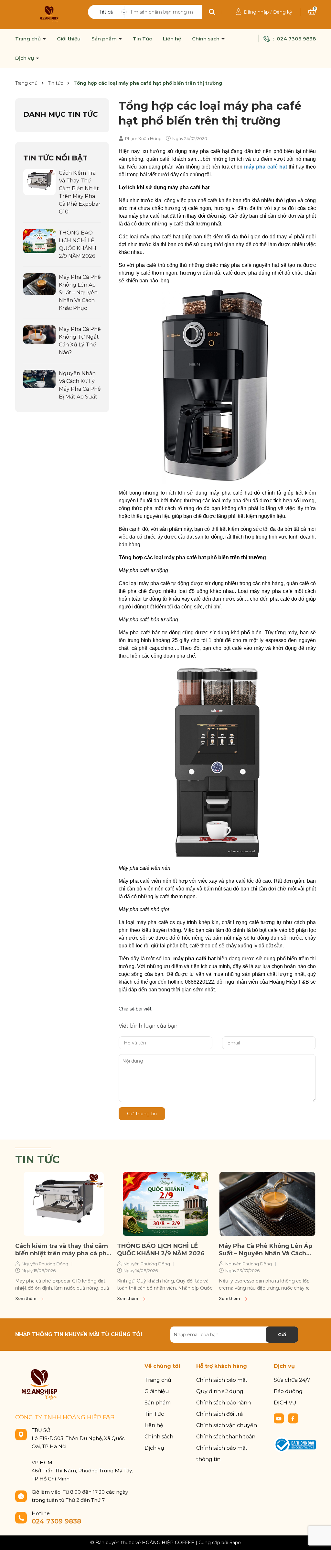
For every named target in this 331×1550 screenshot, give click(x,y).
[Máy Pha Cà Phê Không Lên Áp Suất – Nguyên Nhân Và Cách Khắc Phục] (39, 284)
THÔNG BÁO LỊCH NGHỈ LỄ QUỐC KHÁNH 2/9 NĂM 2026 (161, 1249)
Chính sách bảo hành (223, 1403)
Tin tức (37, 1159)
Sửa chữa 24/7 (292, 1380)
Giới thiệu (68, 39)
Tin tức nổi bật (55, 158)
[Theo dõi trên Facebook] (293, 1418)
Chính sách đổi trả (219, 1414)
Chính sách (206, 39)
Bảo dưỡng (288, 1391)
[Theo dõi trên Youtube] (279, 1418)
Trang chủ (28, 39)
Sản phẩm (104, 39)
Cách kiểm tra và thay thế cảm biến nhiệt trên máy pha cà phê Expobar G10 (62, 1250)
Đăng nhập (256, 12)
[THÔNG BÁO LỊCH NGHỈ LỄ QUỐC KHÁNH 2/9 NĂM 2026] (39, 241)
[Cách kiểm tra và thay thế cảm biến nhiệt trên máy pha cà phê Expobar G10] (39, 182)
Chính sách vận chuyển (226, 1425)
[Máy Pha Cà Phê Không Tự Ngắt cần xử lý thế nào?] (39, 334)
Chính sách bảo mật (222, 1380)
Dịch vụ (25, 58)
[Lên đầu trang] (320, 1539)
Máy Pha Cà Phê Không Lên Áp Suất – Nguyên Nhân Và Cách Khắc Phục (80, 292)
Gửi (282, 1334)
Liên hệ (172, 39)
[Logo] (49, 14)
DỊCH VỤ (285, 1403)
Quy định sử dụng (219, 1391)
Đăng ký (282, 12)
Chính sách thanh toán (225, 1437)
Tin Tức (142, 39)
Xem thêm (26, 1298)
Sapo (235, 1542)
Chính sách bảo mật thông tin (222, 1453)
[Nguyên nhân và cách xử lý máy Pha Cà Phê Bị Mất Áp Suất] (39, 378)
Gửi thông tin (142, 1114)
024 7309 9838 (296, 39)
